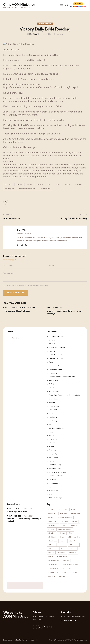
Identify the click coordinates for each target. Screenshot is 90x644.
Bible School (53, 351)
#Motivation (73, 545)
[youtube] (17, 245)
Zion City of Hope (55, 498)
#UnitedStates (53, 560)
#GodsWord (74, 525)
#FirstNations (52, 525)
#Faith (74, 521)
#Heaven (40, 184)
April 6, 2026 (28, 516)
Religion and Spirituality (56, 576)
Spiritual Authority (56, 476)
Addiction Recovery (56, 336)
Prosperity (53, 454)
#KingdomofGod (74, 537)
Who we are (53, 490)
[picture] (22, 245)
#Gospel (51, 529)
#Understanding (62, 557)
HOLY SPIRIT (54, 406)
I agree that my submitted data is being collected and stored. (27, 286)
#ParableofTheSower (68, 549)
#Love (63, 541)
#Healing (51, 533)
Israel (51, 413)
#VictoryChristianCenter (27, 189)
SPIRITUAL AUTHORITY (58, 472)
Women (52, 494)
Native (51, 435)
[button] (61, 5)
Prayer (51, 446)
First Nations (54, 391)
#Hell (49, 184)
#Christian (63, 513)
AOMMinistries (46, 189)
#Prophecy (61, 553)
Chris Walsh (22, 230)
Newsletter (53, 439)
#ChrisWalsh (75, 513)
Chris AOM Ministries (56, 640)
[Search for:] (25, 338)
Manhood (52, 424)
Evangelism (53, 380)
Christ (64, 572)
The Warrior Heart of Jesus (16, 311)
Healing (52, 402)
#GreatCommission (64, 529)
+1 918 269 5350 (68, 620)
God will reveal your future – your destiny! (64, 312)
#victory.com (9, 189)
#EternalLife (64, 521)
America (52, 340)
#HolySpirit (52, 537)
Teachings (52, 479)
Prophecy (52, 450)
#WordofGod (66, 568)
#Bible (19, 184)
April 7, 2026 (28, 509)
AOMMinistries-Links (57, 347)
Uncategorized (45, 24)
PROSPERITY (54, 457)
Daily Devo (53, 373)
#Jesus (58, 184)
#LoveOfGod (73, 541)
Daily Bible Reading (56, 369)
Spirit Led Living (55, 465)
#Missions (62, 545)
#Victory (66, 560)
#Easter (29, 184)
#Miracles (51, 545)
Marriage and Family (56, 428)
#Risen (67, 184)
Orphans (52, 443)
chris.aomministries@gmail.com (73, 616)
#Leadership (52, 541)
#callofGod (52, 513)
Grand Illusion (54, 399)
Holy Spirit (53, 410)
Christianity (74, 572)
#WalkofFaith (53, 568)
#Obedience (52, 549)
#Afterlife (8, 184)
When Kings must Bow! (17, 511)
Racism (51, 461)
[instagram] (49, 627)
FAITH (51, 384)
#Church (51, 517)
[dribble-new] (44, 627)
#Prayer (51, 553)
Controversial (54, 366)
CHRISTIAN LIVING (11, 308)
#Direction (52, 521)
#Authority (63, 509)
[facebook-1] (35, 627)
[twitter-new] (40, 627)
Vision (51, 487)
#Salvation (78, 184)
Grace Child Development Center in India (64, 395)
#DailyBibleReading (65, 517)
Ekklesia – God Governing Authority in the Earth (24, 520)
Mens (51, 432)
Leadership (53, 417)
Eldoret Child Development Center (62, 377)
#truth (50, 557)
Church (51, 362)
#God (63, 525)
